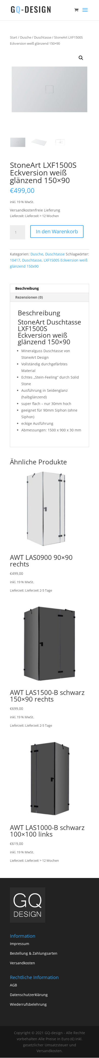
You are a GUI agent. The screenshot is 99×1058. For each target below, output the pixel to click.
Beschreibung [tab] (27, 288)
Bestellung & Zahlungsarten (33, 953)
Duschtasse (42, 37)
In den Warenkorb (57, 231)
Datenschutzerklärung (29, 994)
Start (13, 37)
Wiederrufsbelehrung (28, 1004)
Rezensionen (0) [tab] (29, 297)
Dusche (25, 37)
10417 (15, 260)
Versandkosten (22, 963)
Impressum (19, 943)
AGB (13, 985)
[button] (81, 57)
